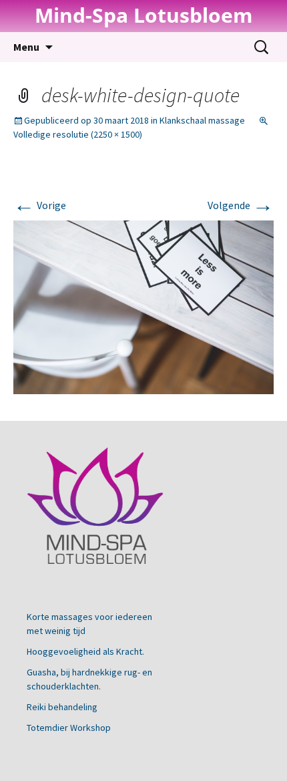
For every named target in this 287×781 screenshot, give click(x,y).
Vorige (39, 205)
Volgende (241, 205)
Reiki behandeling (62, 707)
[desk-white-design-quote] (143, 306)
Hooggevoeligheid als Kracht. (85, 651)
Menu (26, 46)
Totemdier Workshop (69, 728)
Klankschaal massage (202, 120)
